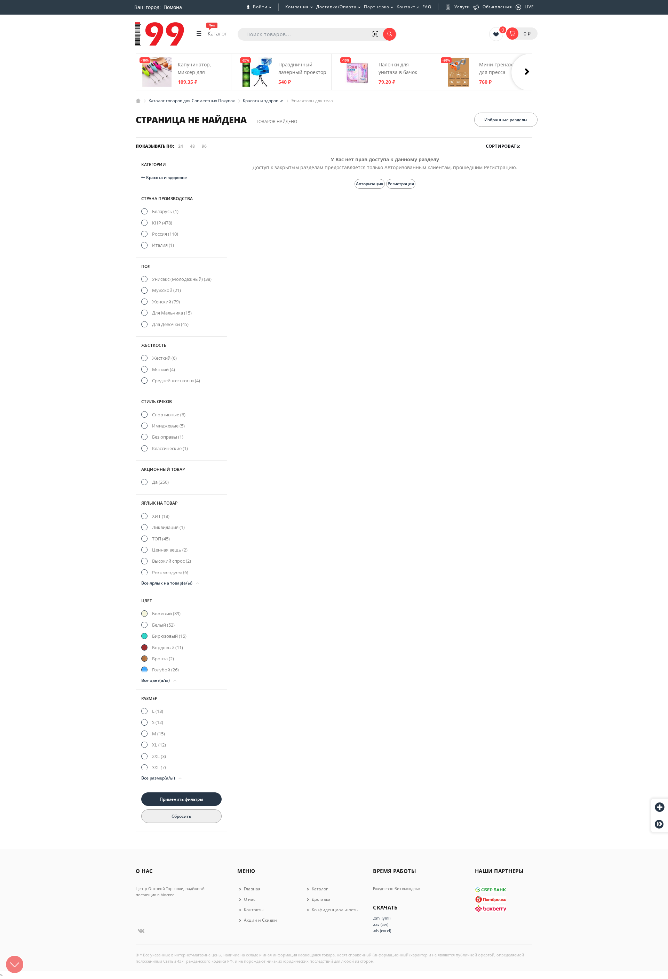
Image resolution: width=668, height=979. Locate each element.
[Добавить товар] (659, 807)
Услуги (462, 7)
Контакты (408, 7)
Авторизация (369, 184)
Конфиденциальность (334, 910)
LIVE (529, 7)
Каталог (319, 889)
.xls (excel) (382, 930)
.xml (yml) (381, 918)
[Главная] (138, 101)
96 (204, 146)
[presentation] (530, 72)
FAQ (426, 7)
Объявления (497, 7)
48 (192, 146)
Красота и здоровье (166, 177)
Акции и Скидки (260, 920)
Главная (252, 889)
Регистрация (401, 184)
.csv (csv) (380, 924)
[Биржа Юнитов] (659, 824)
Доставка (321, 899)
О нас (249, 899)
